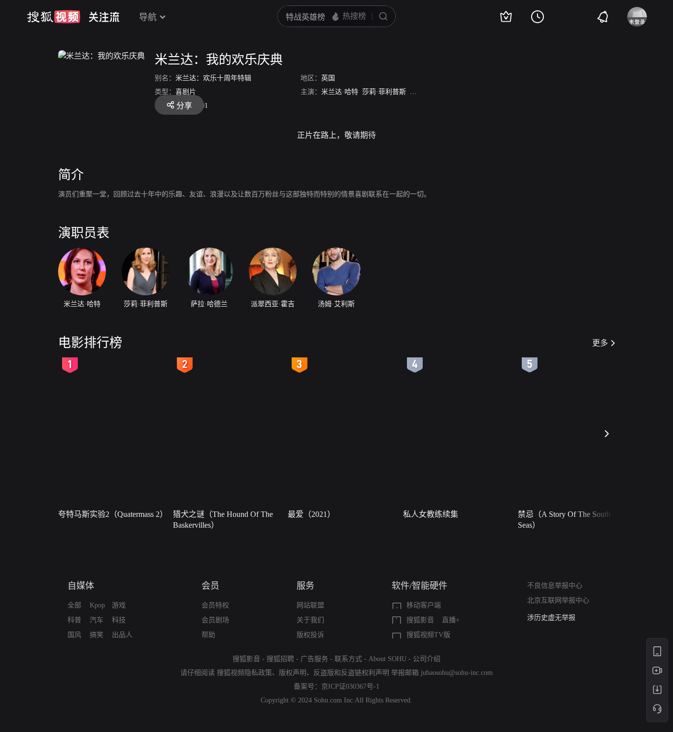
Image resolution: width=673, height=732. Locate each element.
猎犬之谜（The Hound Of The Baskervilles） (223, 519)
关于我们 (310, 620)
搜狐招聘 (280, 659)
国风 (74, 634)
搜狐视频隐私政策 (244, 672)
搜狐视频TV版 (428, 634)
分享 (184, 105)
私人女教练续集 (430, 514)
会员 (210, 586)
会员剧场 (215, 620)
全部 (74, 605)
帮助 (208, 634)
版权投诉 (310, 634)
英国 (328, 78)
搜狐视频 (53, 17)
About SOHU (387, 659)
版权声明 (292, 672)
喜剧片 (185, 91)
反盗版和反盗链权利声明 (351, 672)
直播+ (451, 620)
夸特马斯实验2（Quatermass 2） (112, 514)
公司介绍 (426, 659)
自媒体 (80, 586)
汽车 (96, 620)
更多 (600, 343)
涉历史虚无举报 (551, 617)
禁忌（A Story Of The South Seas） (564, 519)
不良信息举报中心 (554, 585)
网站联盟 (310, 605)
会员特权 (215, 605)
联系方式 (348, 659)
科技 (119, 620)
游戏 (119, 605)
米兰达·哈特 (339, 91)
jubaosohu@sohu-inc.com (457, 672)
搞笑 (96, 634)
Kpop (97, 605)
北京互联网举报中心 (558, 600)
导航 (148, 17)
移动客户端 (423, 605)
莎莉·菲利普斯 (384, 91)
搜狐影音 (420, 620)
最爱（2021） (311, 514)
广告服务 (314, 659)
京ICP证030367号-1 (350, 686)
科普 (74, 620)
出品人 (122, 634)
